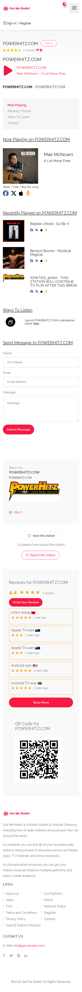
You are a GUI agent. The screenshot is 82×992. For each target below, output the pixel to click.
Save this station (44, 535)
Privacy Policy (16, 919)
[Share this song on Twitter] (14, 194)
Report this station (42, 555)
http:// (18, 512)
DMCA (48, 900)
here (36, 323)
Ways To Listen (18, 117)
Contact (13, 123)
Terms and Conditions (21, 912)
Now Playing (17, 105)
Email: (7, 372)
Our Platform (53, 893)
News (10, 900)
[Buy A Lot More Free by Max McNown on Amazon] (28, 194)
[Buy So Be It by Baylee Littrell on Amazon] (46, 230)
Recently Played (19, 111)
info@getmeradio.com (29, 945)
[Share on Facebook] (6, 194)
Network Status (55, 906)
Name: (7, 353)
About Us (12, 893)
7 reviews (29, 50)
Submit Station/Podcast (23, 925)
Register (50, 912)
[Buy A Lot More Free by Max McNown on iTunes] (21, 194)
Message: (9, 392)
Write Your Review (26, 602)
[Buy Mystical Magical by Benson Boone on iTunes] (41, 261)
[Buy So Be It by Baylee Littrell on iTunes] (41, 230)
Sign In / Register (18, 23)
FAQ (9, 906)
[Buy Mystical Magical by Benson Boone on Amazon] (46, 261)
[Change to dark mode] (65, 4)
